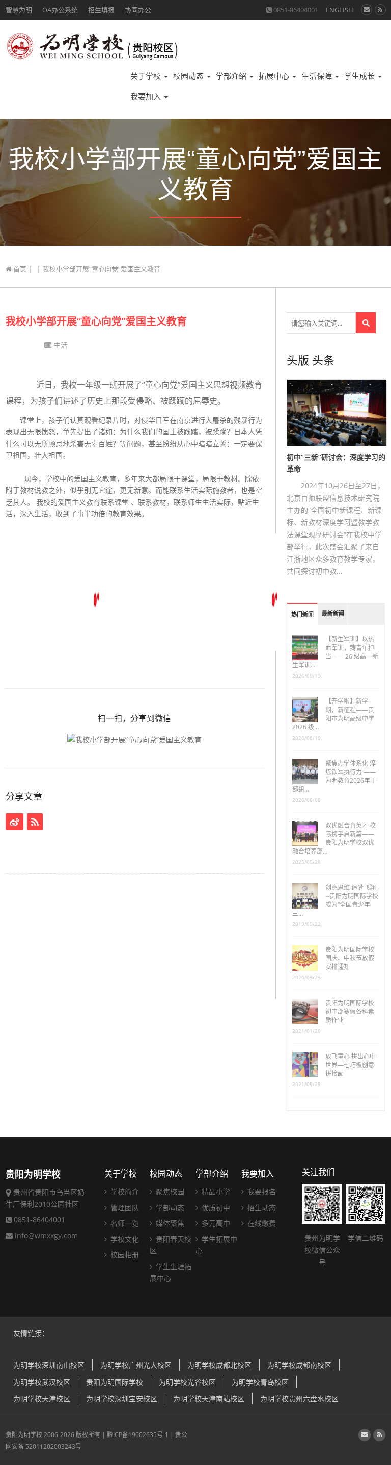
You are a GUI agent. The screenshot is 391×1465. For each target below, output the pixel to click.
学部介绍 (232, 76)
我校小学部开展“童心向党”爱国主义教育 (96, 321)
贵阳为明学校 (24, 1434)
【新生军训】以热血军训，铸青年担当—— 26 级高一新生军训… (335, 652)
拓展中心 (275, 76)
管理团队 (123, 1207)
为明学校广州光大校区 (136, 1365)
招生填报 (101, 9)
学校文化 (123, 1239)
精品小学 (215, 1191)
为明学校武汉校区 (41, 1382)
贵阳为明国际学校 (114, 1382)
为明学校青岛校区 (260, 1382)
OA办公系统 (60, 9)
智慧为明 (19, 9)
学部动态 (169, 1207)
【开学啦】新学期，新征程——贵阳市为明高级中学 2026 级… (333, 714)
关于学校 (146, 76)
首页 (19, 268)
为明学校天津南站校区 (208, 1398)
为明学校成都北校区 (219, 1365)
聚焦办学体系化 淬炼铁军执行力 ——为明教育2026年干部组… (334, 776)
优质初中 (215, 1207)
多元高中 (215, 1223)
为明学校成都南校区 (299, 1365)
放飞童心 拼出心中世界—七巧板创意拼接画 (350, 1065)
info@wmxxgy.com (46, 1235)
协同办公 (138, 9)
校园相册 (123, 1254)
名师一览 (123, 1223)
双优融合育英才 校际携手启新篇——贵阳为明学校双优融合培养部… (334, 838)
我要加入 (146, 96)
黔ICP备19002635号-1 (138, 1434)
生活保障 (317, 76)
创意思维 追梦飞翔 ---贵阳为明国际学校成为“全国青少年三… (335, 900)
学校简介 (123, 1191)
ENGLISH (339, 9)
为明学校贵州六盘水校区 (299, 1398)
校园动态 (189, 76)
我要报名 (260, 1191)
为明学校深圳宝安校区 (121, 1398)
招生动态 (260, 1207)
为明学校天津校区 (41, 1398)
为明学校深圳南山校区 (49, 1365)
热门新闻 (302, 614)
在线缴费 (260, 1223)
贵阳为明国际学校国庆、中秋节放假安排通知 (349, 958)
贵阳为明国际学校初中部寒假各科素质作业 (349, 1011)
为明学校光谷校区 (187, 1382)
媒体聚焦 (169, 1223)
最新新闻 (333, 613)
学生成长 (360, 76)
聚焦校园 (169, 1191)
